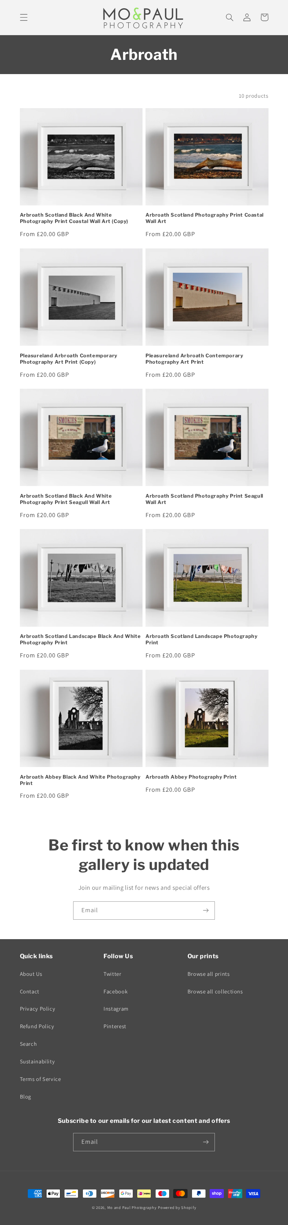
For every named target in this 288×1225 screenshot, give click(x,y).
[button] (23, 17)
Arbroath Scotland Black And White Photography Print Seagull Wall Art (66, 499)
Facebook (116, 991)
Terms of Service (40, 1078)
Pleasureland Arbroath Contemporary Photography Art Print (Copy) (68, 358)
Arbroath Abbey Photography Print (191, 777)
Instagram (116, 1008)
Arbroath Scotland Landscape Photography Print (201, 639)
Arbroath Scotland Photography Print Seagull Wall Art (204, 499)
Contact (29, 991)
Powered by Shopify (177, 1207)
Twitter (112, 973)
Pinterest (115, 1026)
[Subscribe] (205, 910)
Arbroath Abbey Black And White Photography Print (80, 780)
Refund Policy (37, 1026)
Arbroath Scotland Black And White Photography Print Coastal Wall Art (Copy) (74, 218)
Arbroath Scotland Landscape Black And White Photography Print (80, 639)
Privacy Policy (38, 1008)
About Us (31, 973)
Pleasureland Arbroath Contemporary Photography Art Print (194, 358)
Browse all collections (215, 991)
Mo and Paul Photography (132, 1207)
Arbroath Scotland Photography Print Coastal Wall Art (205, 218)
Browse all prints (209, 973)
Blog (26, 1096)
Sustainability (37, 1061)
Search (28, 1043)
